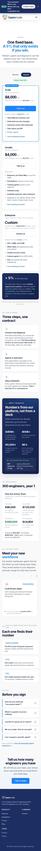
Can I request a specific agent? (18, 737)
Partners (25, 813)
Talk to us (21, 166)
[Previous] (31, 576)
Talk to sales (20, 781)
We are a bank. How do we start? (18, 729)
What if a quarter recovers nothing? (15, 713)
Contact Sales (28, 6)
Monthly (15, 75)
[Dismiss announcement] (38, 6)
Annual (26, 75)
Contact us (20, 234)
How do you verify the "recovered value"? (14, 703)
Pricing (4, 820)
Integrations (6, 817)
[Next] (36, 576)
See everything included (16, 204)
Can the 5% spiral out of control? (18, 722)
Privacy (4, 833)
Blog (3, 824)
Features (5, 813)
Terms (4, 836)
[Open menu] (36, 17)
